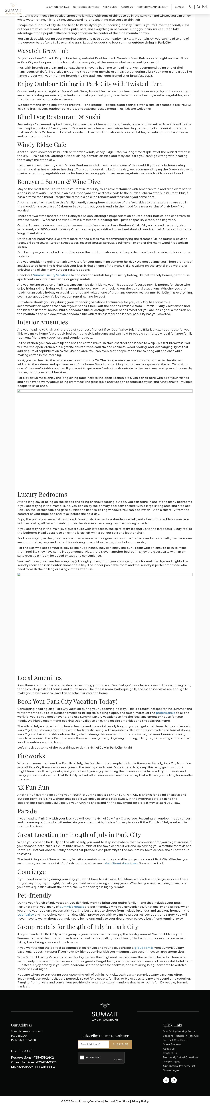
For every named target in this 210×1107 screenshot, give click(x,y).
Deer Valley (25, 914)
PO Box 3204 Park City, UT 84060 (27, 1036)
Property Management (152, 7)
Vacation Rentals (57, 7)
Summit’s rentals (72, 906)
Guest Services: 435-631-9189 (33, 1062)
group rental (143, 948)
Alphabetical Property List (179, 1066)
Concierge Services (86, 7)
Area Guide (110, 7)
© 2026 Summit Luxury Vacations (82, 1101)
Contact (179, 7)
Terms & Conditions (175, 1040)
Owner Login (171, 1070)
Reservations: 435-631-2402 (32, 1057)
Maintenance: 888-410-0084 (33, 1067)
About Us (127, 7)
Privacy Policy (171, 1061)
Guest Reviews (172, 1044)
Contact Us (170, 1053)
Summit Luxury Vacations (51, 275)
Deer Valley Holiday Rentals (180, 1031)
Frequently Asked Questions (180, 1057)
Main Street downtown (121, 863)
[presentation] (101, 1058)
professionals (165, 713)
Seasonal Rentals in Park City (181, 1035)
